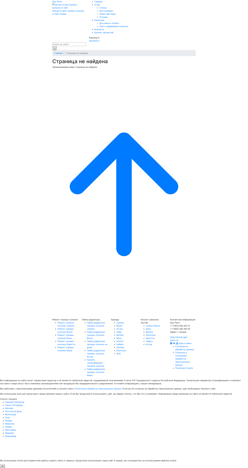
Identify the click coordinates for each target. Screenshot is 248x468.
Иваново (9, 433)
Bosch (119, 325)
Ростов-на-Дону (13, 411)
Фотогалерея (106, 11)
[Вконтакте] (174, 343)
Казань (63, 14)
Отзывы (103, 17)
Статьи (103, 7)
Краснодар (10, 436)
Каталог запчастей (103, 32)
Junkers (120, 322)
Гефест (149, 341)
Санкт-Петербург (14, 405)
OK (2, 466)
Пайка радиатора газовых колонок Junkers (96, 325)
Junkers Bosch (153, 325)
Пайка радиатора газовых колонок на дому (97, 344)
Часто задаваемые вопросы (113, 26)
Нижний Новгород (14, 402)
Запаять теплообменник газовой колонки (95, 362)
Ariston (119, 341)
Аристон (150, 338)
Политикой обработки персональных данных (98, 388)
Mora (118, 338)
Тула (7, 417)
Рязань (8, 420)
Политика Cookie (184, 368)
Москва (9, 408)
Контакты (99, 29)
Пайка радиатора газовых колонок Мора (96, 372)
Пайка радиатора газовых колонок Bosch (96, 335)
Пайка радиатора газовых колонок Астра (96, 353)
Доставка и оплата (109, 23)
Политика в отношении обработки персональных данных (182, 358)
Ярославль (10, 430)
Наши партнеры (107, 14)
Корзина (94, 40)
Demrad (120, 347)
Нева (118, 332)
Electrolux (121, 350)
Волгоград (10, 414)
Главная (98, 1)
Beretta (119, 335)
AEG (118, 353)
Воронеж (9, 423)
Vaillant (119, 344)
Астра (119, 329)
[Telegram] (171, 343)
